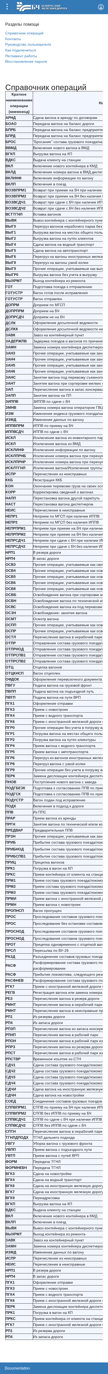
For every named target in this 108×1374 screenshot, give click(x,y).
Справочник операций (24, 32)
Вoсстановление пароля (26, 61)
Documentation (17, 1368)
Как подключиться (20, 50)
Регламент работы (21, 55)
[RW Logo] (42, 6)
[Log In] (101, 7)
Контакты (13, 38)
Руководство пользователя (28, 44)
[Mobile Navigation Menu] (7, 7)
